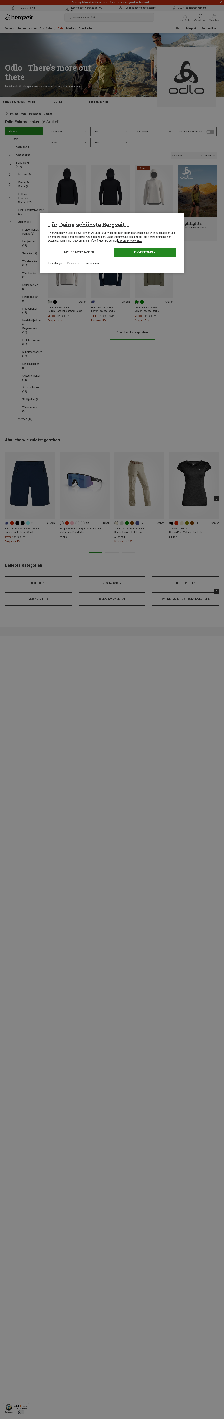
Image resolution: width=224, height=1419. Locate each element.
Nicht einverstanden (79, 252)
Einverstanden (144, 252)
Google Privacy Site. (130, 240)
